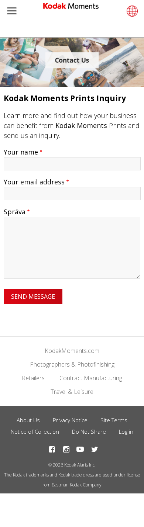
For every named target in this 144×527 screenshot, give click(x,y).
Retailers (33, 378)
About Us (28, 420)
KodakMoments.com (72, 351)
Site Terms (113, 420)
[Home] (71, 7)
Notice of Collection (35, 431)
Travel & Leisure (72, 392)
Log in (126, 431)
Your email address (34, 181)
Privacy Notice (70, 420)
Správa (14, 211)
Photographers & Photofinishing (72, 364)
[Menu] (10, 11)
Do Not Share (89, 431)
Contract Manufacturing (90, 378)
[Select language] (131, 11)
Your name (21, 152)
